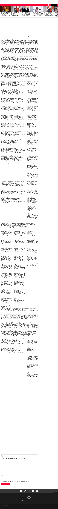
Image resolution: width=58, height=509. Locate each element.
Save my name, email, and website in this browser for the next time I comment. (15, 481)
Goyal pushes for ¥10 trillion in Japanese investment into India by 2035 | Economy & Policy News (48, 14)
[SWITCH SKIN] (47, 5)
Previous (0, 11)
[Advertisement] (29, 26)
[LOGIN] (49, 5)
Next (57, 11)
